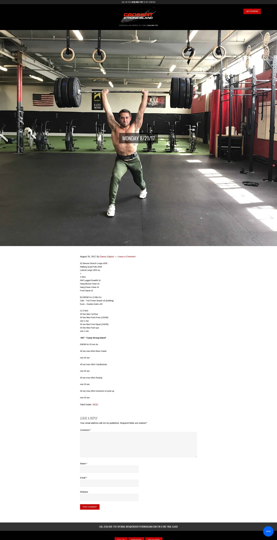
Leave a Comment (126, 256)
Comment (85, 430)
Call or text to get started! (138, 2)
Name (83, 463)
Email (83, 478)
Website (84, 492)
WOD (268, 531)
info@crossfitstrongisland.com (141, 526)
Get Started (252, 11)
